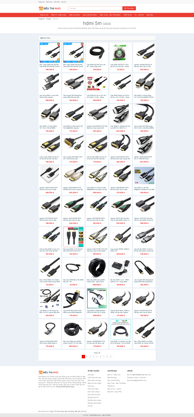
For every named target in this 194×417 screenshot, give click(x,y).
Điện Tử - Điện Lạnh (58, 15)
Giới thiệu (57, 2)
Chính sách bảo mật (94, 377)
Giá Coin (83, 411)
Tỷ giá (51, 411)
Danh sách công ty (94, 392)
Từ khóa (48, 19)
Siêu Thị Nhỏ (106, 415)
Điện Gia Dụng (74, 15)
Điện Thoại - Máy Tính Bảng (110, 15)
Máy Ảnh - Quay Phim (114, 392)
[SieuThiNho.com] (49, 8)
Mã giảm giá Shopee (94, 403)
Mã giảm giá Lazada (94, 400)
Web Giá (77, 411)
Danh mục (49, 2)
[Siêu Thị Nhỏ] (48, 372)
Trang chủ (41, 2)
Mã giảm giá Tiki (93, 397)
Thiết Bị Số (127, 15)
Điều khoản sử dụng (94, 380)
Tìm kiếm (130, 8)
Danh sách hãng (93, 389)
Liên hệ (63, 2)
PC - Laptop (139, 15)
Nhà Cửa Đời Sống (90, 15)
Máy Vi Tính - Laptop (114, 389)
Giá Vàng (71, 411)
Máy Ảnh (150, 15)
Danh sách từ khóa (94, 394)
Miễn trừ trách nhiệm (94, 383)
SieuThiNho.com (95, 415)
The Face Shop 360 (60, 411)
